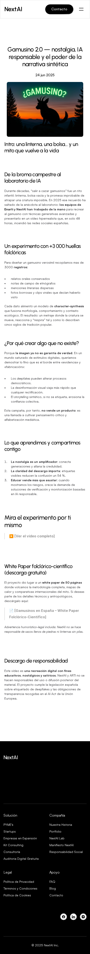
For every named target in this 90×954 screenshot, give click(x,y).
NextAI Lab (56, 838)
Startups (9, 831)
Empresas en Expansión (20, 838)
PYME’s (8, 824)
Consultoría (11, 852)
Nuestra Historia (60, 824)
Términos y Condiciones (20, 888)
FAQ (52, 881)
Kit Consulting (13, 845)
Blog (52, 888)
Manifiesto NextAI (61, 845)
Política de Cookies (17, 895)
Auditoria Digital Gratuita (21, 858)
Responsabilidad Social (66, 852)
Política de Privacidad (18, 881)
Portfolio (55, 831)
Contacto (56, 895)
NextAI (10, 757)
